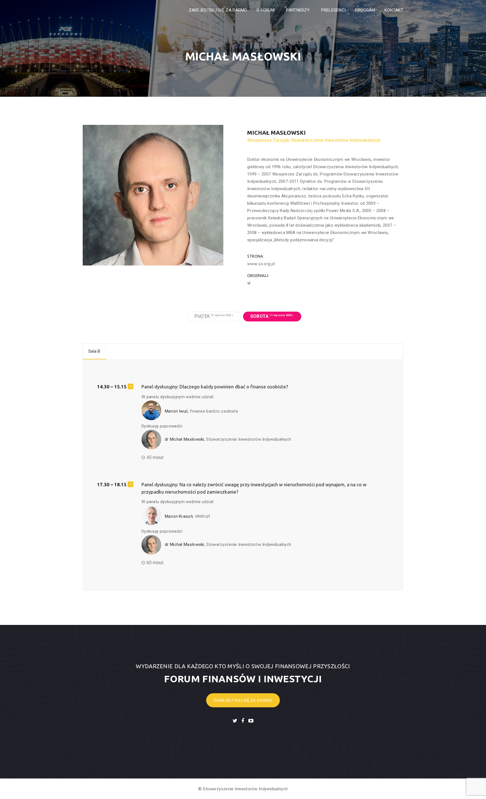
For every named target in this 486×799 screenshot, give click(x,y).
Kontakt (393, 10)
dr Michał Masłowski (184, 439)
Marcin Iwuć (176, 411)
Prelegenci (333, 10)
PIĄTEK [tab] (213, 316)
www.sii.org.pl (261, 263)
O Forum (266, 10)
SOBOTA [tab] (272, 316)
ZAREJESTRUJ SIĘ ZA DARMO (218, 10)
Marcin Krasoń (178, 516)
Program (365, 10)
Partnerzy (298, 10)
